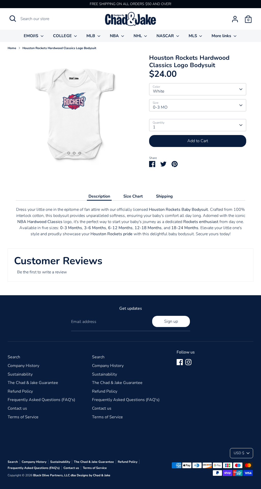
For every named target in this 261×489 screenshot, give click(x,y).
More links (222, 36)
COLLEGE (63, 36)
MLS (193, 36)
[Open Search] (13, 18)
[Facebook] (180, 362)
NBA (115, 36)
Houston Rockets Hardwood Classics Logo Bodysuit (59, 48)
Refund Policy (20, 391)
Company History (23, 365)
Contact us (17, 408)
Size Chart (133, 196)
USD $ (239, 453)
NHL (138, 36)
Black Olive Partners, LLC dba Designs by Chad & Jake (71, 475)
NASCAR (165, 36)
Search (14, 357)
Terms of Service (23, 417)
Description (99, 196)
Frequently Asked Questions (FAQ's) (41, 400)
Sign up (171, 321)
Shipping (164, 196)
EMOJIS (31, 36)
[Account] (235, 19)
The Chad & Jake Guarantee (33, 383)
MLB (91, 36)
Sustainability (20, 374)
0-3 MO (160, 107)
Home (12, 48)
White (158, 91)
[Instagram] (188, 362)
